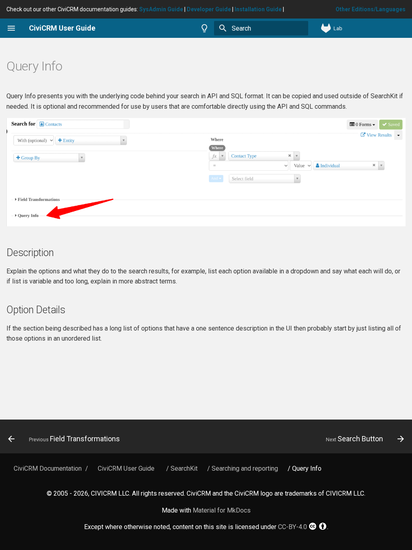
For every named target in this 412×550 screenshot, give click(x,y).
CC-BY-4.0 (292, 527)
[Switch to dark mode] (204, 28)
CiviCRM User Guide (126, 468)
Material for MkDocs (222, 510)
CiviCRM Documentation (48, 468)
